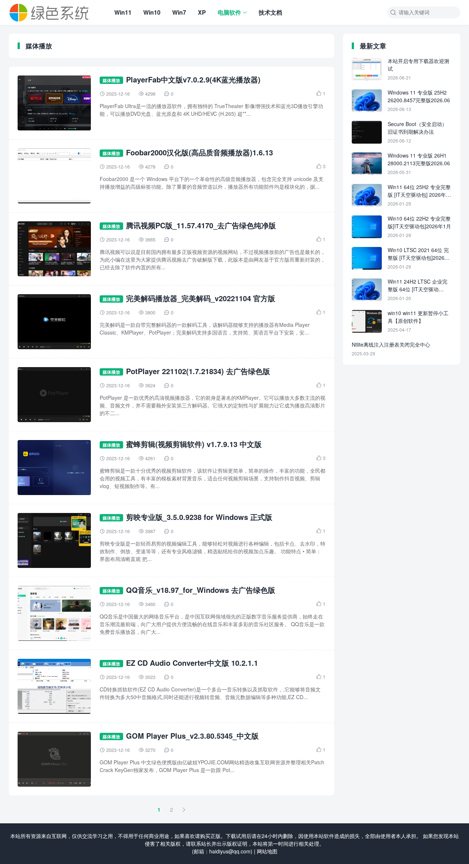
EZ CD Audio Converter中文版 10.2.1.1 (192, 662)
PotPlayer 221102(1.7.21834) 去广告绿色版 (198, 371)
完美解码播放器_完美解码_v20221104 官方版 (200, 298)
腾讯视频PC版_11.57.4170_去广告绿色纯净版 (201, 225)
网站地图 (267, 851)
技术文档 (270, 12)
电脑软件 (229, 12)
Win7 (179, 12)
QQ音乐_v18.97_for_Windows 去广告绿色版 (200, 589)
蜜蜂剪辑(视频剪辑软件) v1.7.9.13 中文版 (194, 444)
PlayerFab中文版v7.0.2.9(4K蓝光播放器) (193, 79)
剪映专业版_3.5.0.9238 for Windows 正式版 (199, 517)
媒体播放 (111, 80)
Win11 (123, 12)
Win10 (151, 12)
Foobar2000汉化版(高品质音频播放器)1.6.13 (199, 152)
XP (202, 12)
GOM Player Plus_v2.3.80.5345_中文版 (192, 735)
